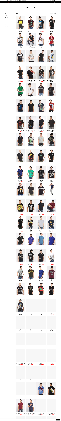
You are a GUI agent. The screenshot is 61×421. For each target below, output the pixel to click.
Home (13, 2)
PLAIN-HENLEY (51, 380)
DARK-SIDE (20, 230)
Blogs (43, 2)
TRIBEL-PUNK (51, 330)
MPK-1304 (51, 363)
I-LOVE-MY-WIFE (41, 380)
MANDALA (31, 263)
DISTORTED (51, 180)
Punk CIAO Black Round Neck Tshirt (30, 130)
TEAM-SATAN (30, 280)
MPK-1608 (20, 97)
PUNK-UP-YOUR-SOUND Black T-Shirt (20, 363)
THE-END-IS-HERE (41, 30)
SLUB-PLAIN (41, 313)
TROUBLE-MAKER (51, 97)
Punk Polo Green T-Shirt (41, 413)
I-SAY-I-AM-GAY (31, 30)
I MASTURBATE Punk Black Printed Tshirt (31, 80)
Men (16, 2)
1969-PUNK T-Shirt (51, 213)
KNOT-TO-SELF (30, 380)
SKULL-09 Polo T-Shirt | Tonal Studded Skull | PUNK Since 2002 (41, 213)
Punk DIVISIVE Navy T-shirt (51, 413)
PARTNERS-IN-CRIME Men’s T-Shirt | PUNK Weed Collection (31, 147)
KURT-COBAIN (30, 363)
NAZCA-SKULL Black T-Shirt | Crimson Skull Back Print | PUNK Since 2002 (20, 130)
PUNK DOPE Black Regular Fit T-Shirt (30, 47)
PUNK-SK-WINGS (41, 280)
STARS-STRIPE (41, 263)
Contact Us (47, 2)
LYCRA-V (20, 80)
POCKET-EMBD (30, 97)
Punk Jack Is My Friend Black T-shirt (20, 380)
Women (20, 2)
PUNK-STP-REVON (20, 180)
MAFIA (51, 280)
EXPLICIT (41, 330)
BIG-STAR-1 (51, 147)
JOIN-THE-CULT (41, 230)
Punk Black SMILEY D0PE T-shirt (20, 30)
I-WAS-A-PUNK (30, 180)
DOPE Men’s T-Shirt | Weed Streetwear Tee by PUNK (51, 30)
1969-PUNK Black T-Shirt (41, 130)
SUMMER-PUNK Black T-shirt (30, 313)
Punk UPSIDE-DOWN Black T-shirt (41, 80)
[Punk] (7, 2)
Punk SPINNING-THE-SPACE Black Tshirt (20, 213)
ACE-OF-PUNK (41, 180)
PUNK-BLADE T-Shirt (20, 147)
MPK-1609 (51, 313)
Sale (34, 2)
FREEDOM (31, 230)
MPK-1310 (20, 330)
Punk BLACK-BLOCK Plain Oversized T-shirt (51, 130)
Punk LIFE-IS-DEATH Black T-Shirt (51, 80)
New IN (31, 2)
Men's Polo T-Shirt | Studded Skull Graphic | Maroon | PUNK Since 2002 (20, 413)
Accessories (25, 2)
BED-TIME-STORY (51, 230)
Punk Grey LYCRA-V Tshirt (41, 147)
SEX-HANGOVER (20, 47)
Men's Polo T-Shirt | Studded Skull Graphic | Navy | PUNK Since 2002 (30, 413)
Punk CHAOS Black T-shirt (20, 313)
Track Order (38, 2)
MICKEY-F (41, 47)
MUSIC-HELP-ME (20, 263)
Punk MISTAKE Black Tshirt (30, 213)
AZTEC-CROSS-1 (41, 97)
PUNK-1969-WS (51, 263)
